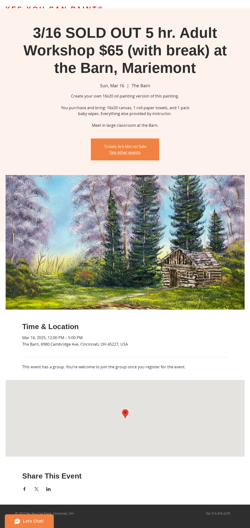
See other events (125, 152)
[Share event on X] (36, 489)
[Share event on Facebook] (24, 489)
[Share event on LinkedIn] (48, 489)
